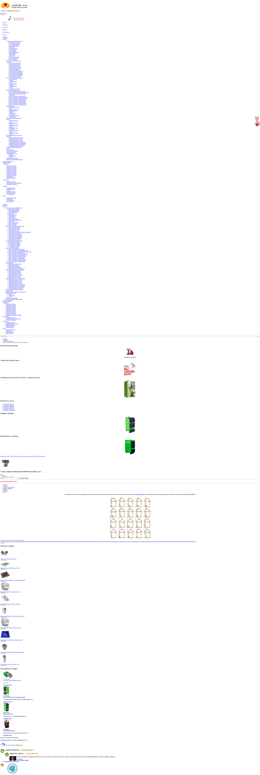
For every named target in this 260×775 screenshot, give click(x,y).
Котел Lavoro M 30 (7, 714)
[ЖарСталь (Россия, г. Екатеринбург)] (106, 541)
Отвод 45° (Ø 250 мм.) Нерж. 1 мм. (9, 558)
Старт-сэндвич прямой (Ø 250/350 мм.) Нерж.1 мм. (34, 456)
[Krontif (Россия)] (34, 541)
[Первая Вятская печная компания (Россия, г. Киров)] (137, 541)
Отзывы (5, 486)
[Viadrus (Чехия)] (92, 541)
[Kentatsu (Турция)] (25, 541)
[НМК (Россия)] (124, 541)
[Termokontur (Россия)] (80, 541)
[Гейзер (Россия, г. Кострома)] (99, 541)
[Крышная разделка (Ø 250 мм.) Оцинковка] (5, 602)
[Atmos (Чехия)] (6, 541)
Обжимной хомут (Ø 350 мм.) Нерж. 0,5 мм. (11, 627)
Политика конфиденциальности (11, 761)
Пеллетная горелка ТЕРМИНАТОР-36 (12, 680)
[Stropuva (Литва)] (74, 541)
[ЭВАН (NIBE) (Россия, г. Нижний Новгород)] (194, 541)
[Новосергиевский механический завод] (127, 541)
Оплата (5, 22)
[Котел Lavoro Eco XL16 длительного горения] (6, 694)
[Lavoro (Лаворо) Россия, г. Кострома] (38, 541)
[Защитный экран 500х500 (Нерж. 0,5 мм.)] (5, 566)
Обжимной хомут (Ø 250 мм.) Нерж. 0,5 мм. (11, 591)
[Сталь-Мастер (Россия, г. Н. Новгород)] (147, 541)
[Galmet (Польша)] (15, 541)
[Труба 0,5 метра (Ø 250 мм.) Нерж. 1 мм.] (4, 663)
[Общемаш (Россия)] (132, 541)
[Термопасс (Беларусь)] (177, 541)
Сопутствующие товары (8, 487)
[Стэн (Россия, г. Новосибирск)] (151, 541)
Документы (20, 759)
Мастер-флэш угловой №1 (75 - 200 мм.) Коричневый (13, 580)
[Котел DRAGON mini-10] (7, 728)
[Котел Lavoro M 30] (6, 711)
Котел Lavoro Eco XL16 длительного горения (14, 697)
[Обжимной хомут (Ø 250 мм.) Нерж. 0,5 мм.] (5, 590)
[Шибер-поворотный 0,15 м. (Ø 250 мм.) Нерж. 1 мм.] (4, 615)
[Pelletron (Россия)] (58, 541)
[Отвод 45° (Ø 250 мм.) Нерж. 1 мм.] (5, 557)
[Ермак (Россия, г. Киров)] (102, 541)
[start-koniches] (5, 468)
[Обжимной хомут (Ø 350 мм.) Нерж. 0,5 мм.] (5, 626)
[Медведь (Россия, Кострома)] (120, 541)
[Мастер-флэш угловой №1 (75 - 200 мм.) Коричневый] (5, 579)
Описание (5, 484)
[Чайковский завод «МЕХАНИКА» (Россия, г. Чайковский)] (190, 541)
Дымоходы (5, 340)
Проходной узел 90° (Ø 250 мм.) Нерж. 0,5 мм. (11, 456)
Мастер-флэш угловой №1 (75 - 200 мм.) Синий (11, 640)
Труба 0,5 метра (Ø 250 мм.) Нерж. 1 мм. (10, 664)
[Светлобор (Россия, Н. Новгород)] (141, 541)
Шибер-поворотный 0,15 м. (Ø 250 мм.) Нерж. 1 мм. (13, 616)
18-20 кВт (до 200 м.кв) (8, 406)
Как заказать (6, 32)
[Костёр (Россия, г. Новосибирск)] (116, 541)
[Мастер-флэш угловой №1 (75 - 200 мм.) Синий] (5, 638)
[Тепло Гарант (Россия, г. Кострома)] (154, 541)
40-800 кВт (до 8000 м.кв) (9, 410)
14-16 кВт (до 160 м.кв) (8, 405)
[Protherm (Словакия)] (62, 541)
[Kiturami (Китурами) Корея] (29, 541)
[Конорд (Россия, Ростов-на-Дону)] (111, 541)
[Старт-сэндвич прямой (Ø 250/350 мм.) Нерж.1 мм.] (4, 650)
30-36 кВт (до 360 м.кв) (8, 409)
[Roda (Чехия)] (66, 541)
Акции (4, 34)
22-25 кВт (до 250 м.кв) (8, 407)
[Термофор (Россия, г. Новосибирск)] (182, 541)
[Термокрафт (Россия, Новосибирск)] (172, 541)
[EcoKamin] (10, 541)
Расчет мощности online (23, 760)
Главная (5, 338)
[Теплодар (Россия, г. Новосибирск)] (167, 541)
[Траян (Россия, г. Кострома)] (187, 541)
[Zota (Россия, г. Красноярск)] (95, 541)
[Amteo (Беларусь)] (2, 541)
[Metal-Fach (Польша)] (47, 541)
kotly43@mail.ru (140, 494)
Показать (3, 14)
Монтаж (5, 29)
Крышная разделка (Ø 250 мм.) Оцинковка (10, 604)
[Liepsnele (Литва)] (42, 541)
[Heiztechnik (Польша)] (20, 541)
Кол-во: (2, 478)
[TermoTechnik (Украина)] (86, 541)
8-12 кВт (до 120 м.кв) (8, 404)
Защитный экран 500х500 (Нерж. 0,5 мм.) (10, 568)
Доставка (5, 24)
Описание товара (7, 685)
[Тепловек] (163, 541)
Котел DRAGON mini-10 (9, 730)
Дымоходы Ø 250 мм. (8, 341)
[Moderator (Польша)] (53, 541)
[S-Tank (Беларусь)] (70, 541)
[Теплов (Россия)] (159, 541)
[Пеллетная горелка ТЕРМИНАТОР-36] (8, 678)
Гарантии (5, 27)
